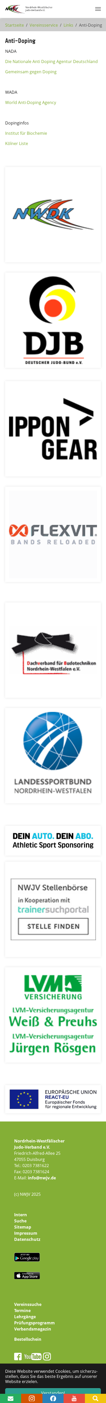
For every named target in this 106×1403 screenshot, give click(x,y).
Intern (20, 1215)
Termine (22, 1310)
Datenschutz (27, 1239)
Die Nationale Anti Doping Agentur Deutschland (51, 61)
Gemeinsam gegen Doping (31, 72)
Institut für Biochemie (26, 133)
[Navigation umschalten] (98, 9)
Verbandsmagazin (32, 1329)
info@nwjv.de (42, 1178)
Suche (20, 1221)
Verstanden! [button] (53, 1393)
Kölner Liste (16, 143)
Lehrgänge (25, 1316)
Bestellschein (27, 1339)
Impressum (25, 1233)
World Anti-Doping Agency (30, 102)
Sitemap (22, 1227)
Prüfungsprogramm (34, 1323)
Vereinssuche (27, 1304)
